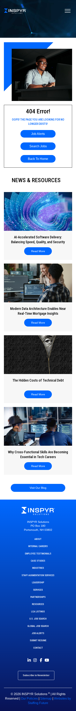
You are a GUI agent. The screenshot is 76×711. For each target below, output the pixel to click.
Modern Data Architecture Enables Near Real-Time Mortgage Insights (38, 311)
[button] (38, 134)
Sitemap (46, 698)
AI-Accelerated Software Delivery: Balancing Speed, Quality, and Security (38, 239)
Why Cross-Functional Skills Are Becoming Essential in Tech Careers (38, 454)
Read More (40, 251)
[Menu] (67, 11)
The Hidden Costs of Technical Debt (38, 380)
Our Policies (29, 698)
